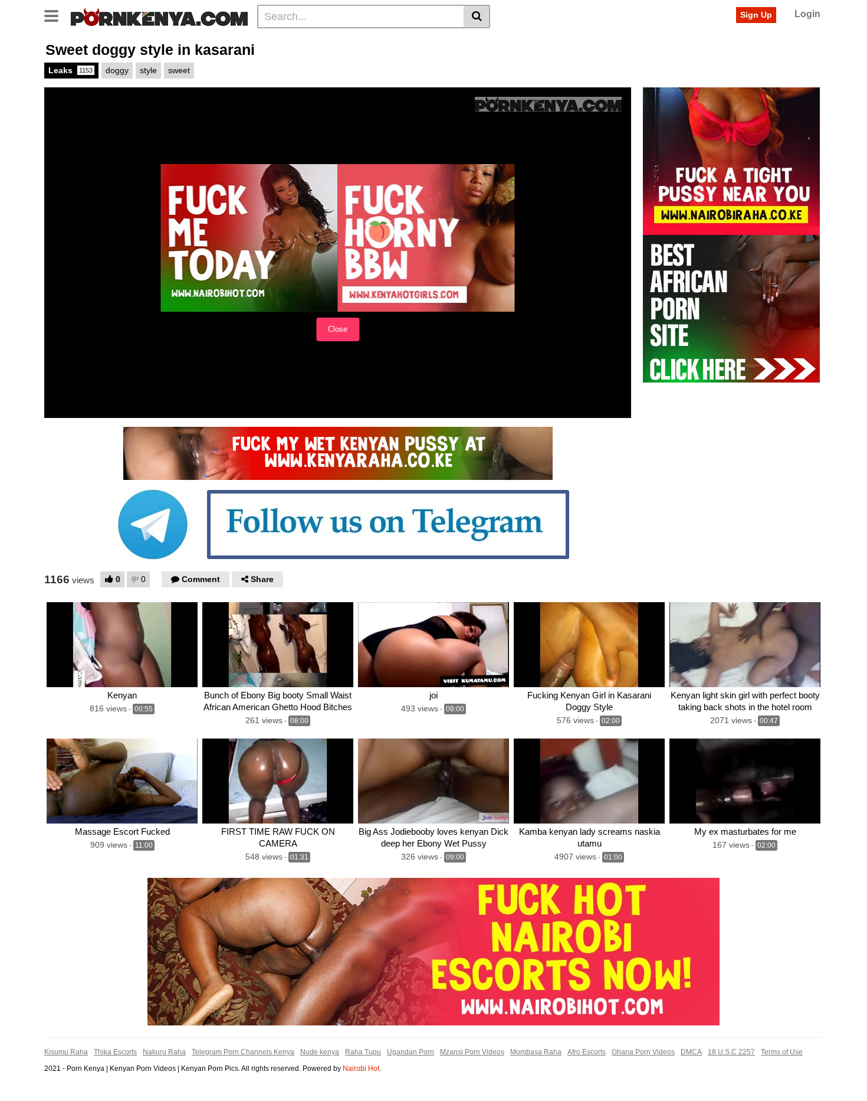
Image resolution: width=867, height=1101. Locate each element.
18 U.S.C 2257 (731, 1052)
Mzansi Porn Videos (472, 1052)
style (148, 70)
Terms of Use (782, 1052)
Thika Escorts (115, 1052)
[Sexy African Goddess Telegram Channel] (338, 524)
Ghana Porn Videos (643, 1052)
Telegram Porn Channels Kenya (243, 1052)
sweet (179, 70)
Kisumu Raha (66, 1052)
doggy (117, 70)
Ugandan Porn (410, 1052)
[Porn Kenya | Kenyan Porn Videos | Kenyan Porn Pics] (159, 16)
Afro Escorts (586, 1052)
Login (807, 14)
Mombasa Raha (535, 1052)
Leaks (70, 70)
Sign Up (756, 14)
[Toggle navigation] (55, 15)
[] (477, 16)
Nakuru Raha (164, 1052)
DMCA (691, 1052)
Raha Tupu (363, 1052)
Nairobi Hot (361, 1068)
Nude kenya (319, 1052)
